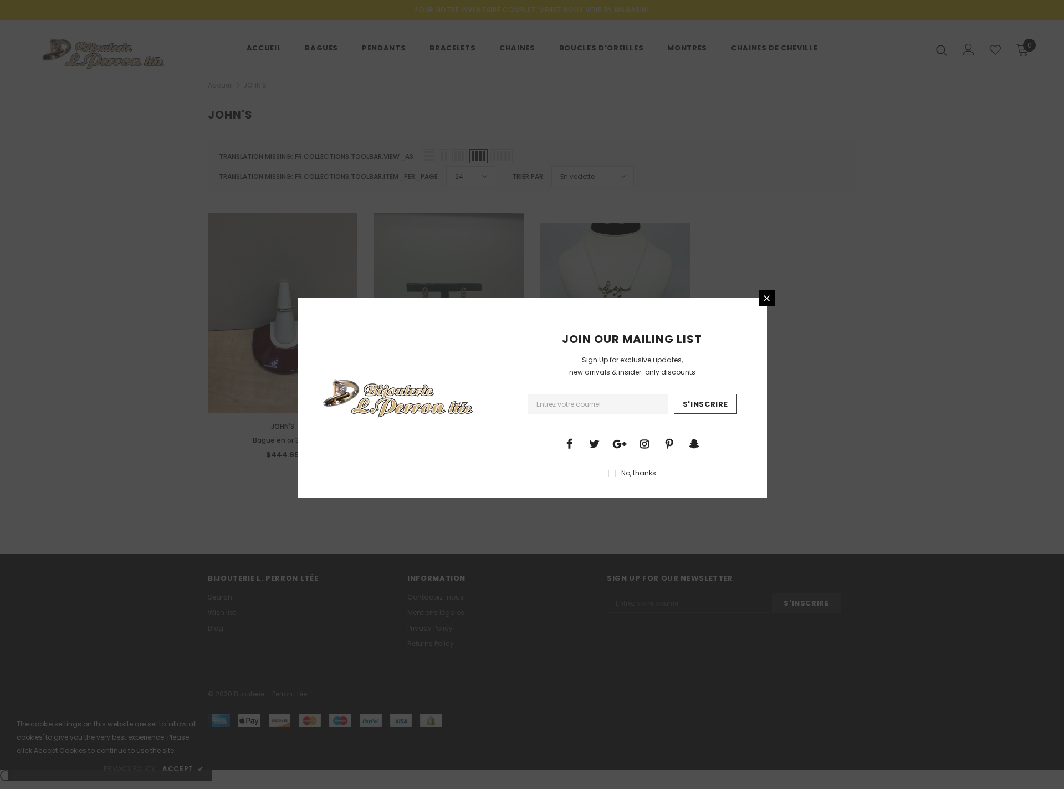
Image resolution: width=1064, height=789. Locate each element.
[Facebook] (569, 443)
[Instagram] (644, 443)
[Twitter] (594, 443)
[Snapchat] (694, 443)
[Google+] (619, 443)
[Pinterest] (669, 443)
